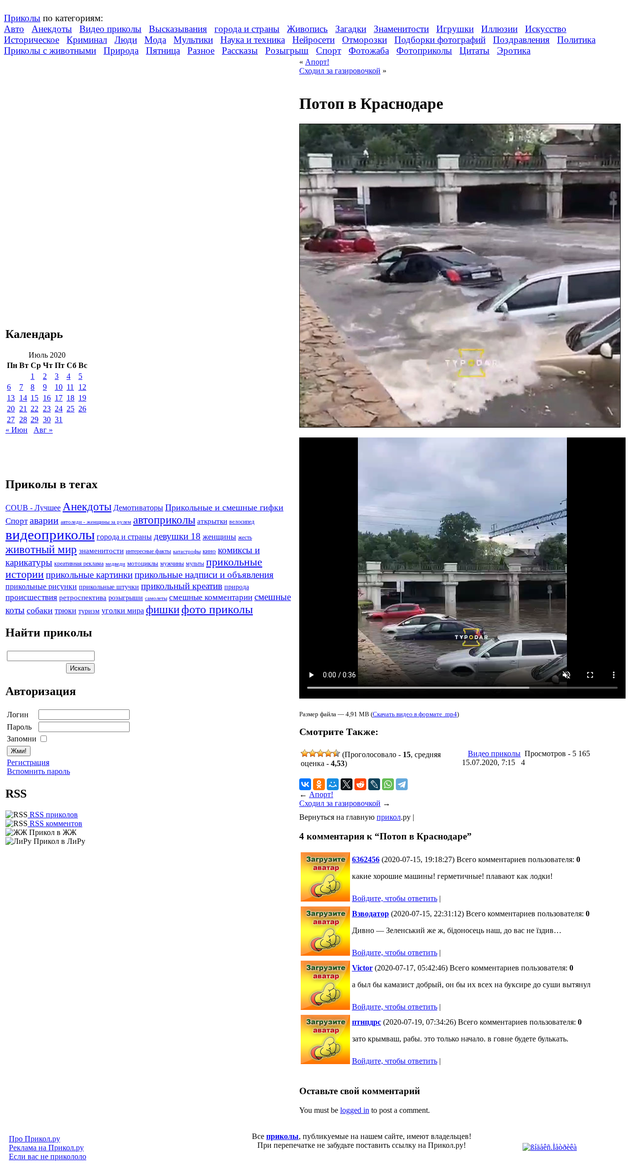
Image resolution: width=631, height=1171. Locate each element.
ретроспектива (82, 598)
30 (47, 419)
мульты (195, 563)
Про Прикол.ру (34, 1139)
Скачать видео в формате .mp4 (415, 714)
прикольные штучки (109, 587)
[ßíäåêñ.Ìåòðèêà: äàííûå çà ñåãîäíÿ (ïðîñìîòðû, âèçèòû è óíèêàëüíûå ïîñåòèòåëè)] (550, 1147)
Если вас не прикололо (47, 1156)
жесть (245, 538)
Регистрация (28, 762)
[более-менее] (320, 753)
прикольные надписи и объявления (204, 574)
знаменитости (101, 550)
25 (70, 408)
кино (209, 551)
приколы (282, 1136)
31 (59, 419)
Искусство (545, 29)
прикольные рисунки (41, 586)
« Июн (16, 430)
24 (59, 408)
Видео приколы (110, 29)
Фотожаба (369, 50)
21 (23, 408)
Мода (155, 39)
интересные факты (148, 551)
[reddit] (360, 784)
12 (82, 387)
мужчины (172, 563)
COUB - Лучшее (33, 507)
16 (47, 398)
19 (82, 398)
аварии (44, 520)
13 (11, 398)
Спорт (328, 50)
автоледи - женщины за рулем (96, 522)
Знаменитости (401, 29)
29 (34, 419)
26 (82, 408)
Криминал (87, 39)
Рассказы (240, 50)
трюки (65, 610)
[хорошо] (328, 753)
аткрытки (212, 521)
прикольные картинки (89, 574)
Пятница (163, 50)
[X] (346, 784)
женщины (219, 537)
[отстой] (305, 753)
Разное (200, 50)
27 (11, 419)
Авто (14, 29)
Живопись (307, 29)
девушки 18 (177, 536)
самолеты (156, 598)
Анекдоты (52, 29)
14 (23, 398)
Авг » (43, 430)
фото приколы (217, 609)
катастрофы (187, 551)
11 (70, 387)
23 (47, 408)
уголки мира (123, 610)
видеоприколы (50, 534)
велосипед (241, 522)
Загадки (350, 29)
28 (23, 419)
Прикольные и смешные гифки (224, 507)
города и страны (247, 29)
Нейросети (313, 39)
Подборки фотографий (440, 39)
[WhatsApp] (388, 784)
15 (34, 398)
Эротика (513, 50)
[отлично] (336, 753)
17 (59, 398)
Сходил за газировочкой (340, 71)
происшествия (31, 597)
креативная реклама (79, 563)
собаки (40, 610)
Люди (125, 39)
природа (236, 587)
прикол (389, 817)
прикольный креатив (181, 586)
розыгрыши (125, 598)
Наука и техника (252, 39)
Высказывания (178, 29)
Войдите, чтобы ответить (394, 898)
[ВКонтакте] (305, 784)
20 (11, 408)
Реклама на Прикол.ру (46, 1147)
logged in (354, 1110)
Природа (121, 50)
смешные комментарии (210, 597)
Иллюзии (499, 29)
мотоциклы (142, 563)
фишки (162, 609)
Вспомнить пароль (38, 771)
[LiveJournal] (374, 784)
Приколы (22, 18)
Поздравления (521, 39)
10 (59, 387)
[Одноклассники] (319, 784)
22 (34, 408)
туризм (89, 611)
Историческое (31, 39)
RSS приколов (53, 814)
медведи (115, 564)
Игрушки (455, 29)
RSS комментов (55, 823)
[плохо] (312, 753)
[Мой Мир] (333, 784)
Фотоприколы (424, 50)
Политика (576, 39)
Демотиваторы (138, 507)
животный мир (41, 549)
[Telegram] (402, 784)
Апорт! (317, 62)
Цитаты (474, 50)
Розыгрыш (287, 50)
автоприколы (164, 519)
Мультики (193, 39)
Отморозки (364, 39)
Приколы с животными (50, 50)
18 (70, 398)
